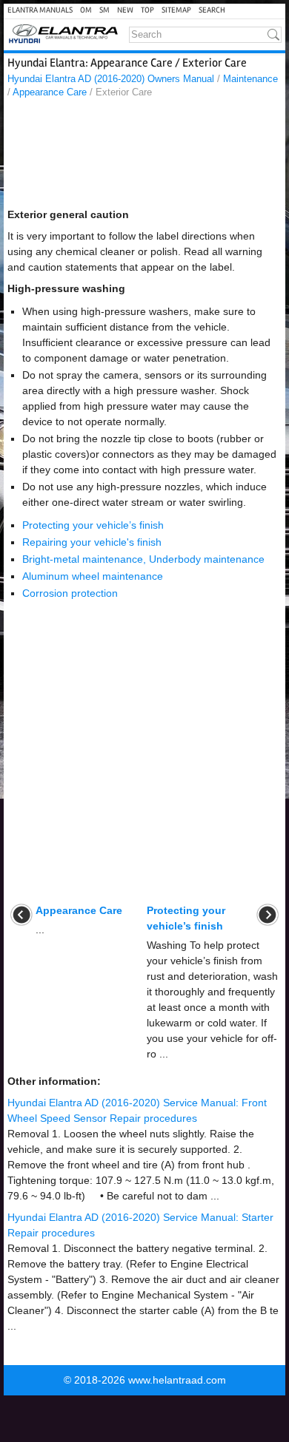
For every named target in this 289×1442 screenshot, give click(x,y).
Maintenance (250, 78)
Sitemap (176, 10)
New (125, 10)
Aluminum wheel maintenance (92, 576)
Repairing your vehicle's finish (92, 542)
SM (104, 10)
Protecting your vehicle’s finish (93, 525)
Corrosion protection (70, 593)
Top (147, 10)
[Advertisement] (144, 156)
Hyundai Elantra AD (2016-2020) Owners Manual (110, 78)
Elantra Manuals (40, 10)
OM (86, 10)
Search (212, 10)
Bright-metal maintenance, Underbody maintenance (143, 559)
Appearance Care (50, 92)
